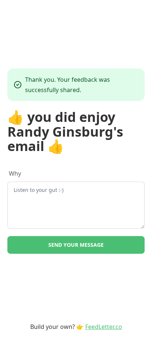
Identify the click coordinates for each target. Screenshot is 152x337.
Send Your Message (76, 244)
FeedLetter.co (103, 327)
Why (15, 173)
